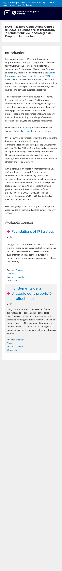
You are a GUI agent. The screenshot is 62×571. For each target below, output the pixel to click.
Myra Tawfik (26, 130)
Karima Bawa (43, 130)
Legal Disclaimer (24, 5)
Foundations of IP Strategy (33, 231)
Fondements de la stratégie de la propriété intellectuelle (32, 293)
